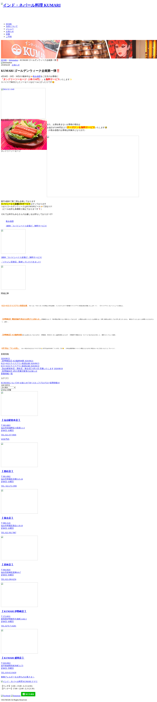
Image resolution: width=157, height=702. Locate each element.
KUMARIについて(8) (10, 383)
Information (13, 60)
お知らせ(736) (26, 383)
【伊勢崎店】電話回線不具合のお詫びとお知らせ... (21, 319)
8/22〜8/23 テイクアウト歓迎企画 (15, 306)
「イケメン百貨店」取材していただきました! (21, 262)
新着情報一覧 (7, 374)
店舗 (8, 34)
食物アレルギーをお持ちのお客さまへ (17, 677)
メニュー (10, 29)
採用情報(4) (55, 383)
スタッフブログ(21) (40, 383)
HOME (9, 24)
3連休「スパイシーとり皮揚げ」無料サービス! (26, 226)
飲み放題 (37, 76)
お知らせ (10, 31)
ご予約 (9, 37)
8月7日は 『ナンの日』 (11, 348)
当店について (12, 26)
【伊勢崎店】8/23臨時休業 (12, 335)
